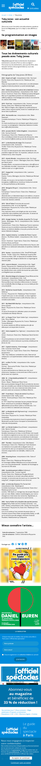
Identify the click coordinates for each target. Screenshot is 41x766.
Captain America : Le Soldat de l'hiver (18, 235)
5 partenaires (16, 750)
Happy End (9, 172)
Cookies (34, 714)
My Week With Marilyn (13, 303)
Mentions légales (25, 714)
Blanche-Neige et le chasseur (15, 276)
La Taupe (9, 317)
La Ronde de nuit (11, 411)
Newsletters (5, 714)
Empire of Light (11, 78)
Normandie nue (11, 115)
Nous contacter (21, 710)
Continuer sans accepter (21, 763)
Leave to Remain (11, 264)
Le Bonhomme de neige (13, 143)
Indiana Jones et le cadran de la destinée (19, 90)
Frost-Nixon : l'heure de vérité (16, 394)
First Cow (9, 104)
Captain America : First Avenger (16, 347)
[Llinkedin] (25, 544)
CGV (12, 714)
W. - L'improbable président (15, 378)
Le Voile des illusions (13, 484)
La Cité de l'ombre (12, 427)
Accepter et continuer (21, 758)
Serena (8, 253)
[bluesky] (19, 544)
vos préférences (14, 752)
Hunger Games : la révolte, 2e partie (18, 219)
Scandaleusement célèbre (14, 470)
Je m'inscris (20, 659)
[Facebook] (12, 544)
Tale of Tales (10, 204)
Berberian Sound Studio (14, 290)
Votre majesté (10, 331)
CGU (16, 714)
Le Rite (8, 362)
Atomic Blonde (11, 158)
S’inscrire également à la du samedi (21, 655)
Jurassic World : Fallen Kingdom (16, 131)
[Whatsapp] (16, 544)
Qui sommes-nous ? (8, 710)
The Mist (8, 443)
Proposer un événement (18, 712)
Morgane (9, 188)
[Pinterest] (22, 544)
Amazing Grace (11, 457)
